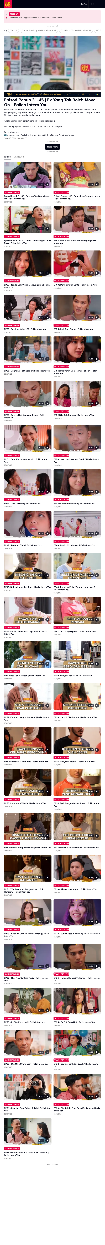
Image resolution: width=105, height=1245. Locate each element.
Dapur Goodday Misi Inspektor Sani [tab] (39, 30)
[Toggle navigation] (101, 4)
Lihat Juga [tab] (19, 156)
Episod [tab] (7, 156)
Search (92, 4)
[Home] (8, 4)
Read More (52, 146)
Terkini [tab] (13, 30)
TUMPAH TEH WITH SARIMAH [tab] (76, 30)
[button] (6, 14)
